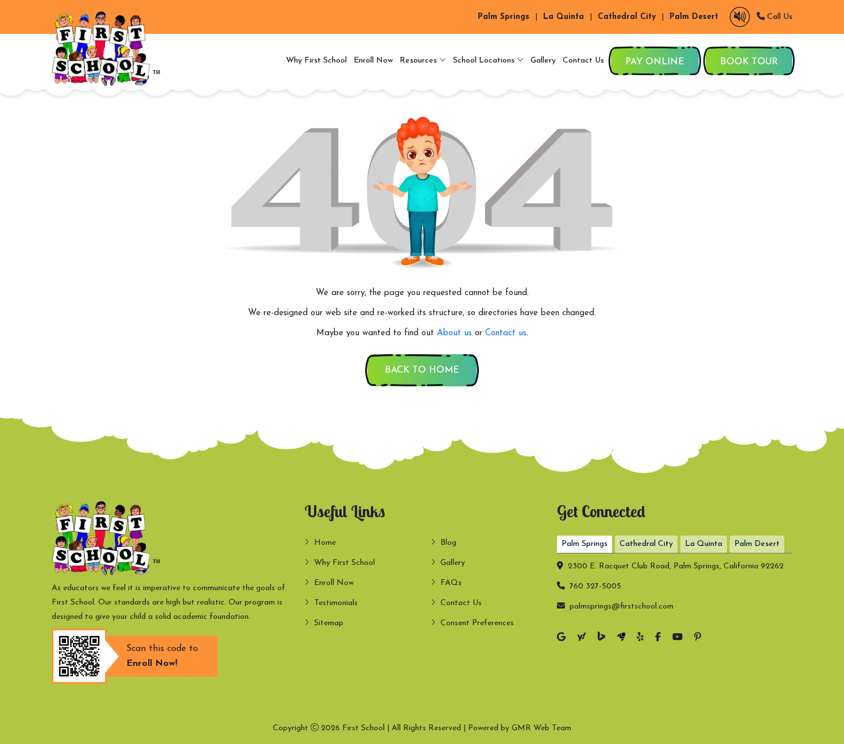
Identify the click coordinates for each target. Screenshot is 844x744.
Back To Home (422, 370)
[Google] (561, 638)
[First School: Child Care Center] (109, 48)
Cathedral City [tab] (646, 544)
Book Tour (749, 62)
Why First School (316, 60)
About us (454, 333)
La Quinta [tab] (703, 544)
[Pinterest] (697, 638)
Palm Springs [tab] (584, 544)
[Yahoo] (581, 638)
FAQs (451, 583)
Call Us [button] (778, 17)
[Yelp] (640, 638)
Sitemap (328, 623)
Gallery (543, 60)
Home (325, 542)
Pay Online (654, 62)
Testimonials (336, 603)
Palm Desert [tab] (757, 544)
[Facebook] (658, 638)
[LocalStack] (621, 638)
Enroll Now (373, 60)
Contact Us (583, 60)
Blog (448, 542)
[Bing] (601, 637)
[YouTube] (677, 638)
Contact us (505, 333)
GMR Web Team (541, 728)
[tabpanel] (674, 583)
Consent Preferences (477, 623)
